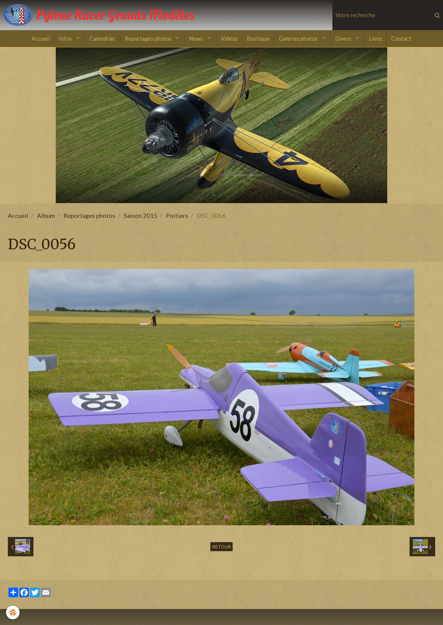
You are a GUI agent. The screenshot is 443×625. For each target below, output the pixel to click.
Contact (401, 38)
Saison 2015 (140, 215)
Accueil (41, 38)
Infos (66, 38)
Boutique (258, 38)
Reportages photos (148, 38)
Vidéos (229, 38)
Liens (375, 38)
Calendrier (102, 38)
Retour (221, 546)
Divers (343, 38)
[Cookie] (13, 612)
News (196, 38)
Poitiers (177, 215)
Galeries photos (299, 38)
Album (46, 215)
